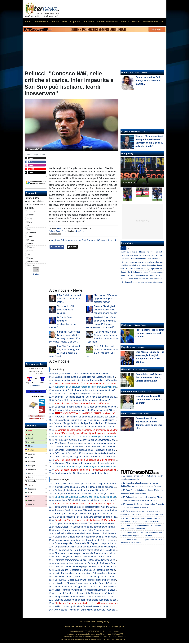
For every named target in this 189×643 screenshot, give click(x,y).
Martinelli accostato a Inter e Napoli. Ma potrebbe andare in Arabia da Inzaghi (92, 517)
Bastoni (30, 222)
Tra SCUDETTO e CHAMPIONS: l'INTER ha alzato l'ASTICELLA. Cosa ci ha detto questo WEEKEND (108, 413)
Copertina (126, 131)
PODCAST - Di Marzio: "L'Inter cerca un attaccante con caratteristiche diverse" (93, 417)
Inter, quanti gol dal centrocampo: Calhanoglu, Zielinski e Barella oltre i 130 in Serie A (96, 563)
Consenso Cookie (87, 622)
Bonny (30, 251)
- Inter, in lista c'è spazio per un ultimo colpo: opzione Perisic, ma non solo (92, 436)
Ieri (129, 248)
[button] (36, 269)
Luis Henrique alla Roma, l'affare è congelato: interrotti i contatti (85, 466)
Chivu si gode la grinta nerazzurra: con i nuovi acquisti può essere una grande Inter (95, 497)
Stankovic (31, 265)
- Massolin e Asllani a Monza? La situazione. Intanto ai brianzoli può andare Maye (96, 440)
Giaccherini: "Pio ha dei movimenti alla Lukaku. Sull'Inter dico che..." (88, 520)
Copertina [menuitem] (75, 21)
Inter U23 (126, 413)
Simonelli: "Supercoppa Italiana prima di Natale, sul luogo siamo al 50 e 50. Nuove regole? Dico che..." (105, 450)
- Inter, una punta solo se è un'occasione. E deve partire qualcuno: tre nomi (93, 460)
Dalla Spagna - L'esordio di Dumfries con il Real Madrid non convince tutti (91, 570)
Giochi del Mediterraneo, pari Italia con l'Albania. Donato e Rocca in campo (91, 586)
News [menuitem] (64, 21)
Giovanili (125, 369)
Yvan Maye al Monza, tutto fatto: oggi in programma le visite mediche (88, 387)
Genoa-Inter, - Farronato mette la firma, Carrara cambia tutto (90, 556)
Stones (30, 258)
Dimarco (30, 240)
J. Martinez (31, 211)
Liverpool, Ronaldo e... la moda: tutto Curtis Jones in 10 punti (84, 593)
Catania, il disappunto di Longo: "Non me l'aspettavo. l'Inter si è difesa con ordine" (95, 377)
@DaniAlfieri (79, 231)
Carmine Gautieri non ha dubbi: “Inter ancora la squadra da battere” (87, 600)
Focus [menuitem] (55, 21)
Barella (30, 229)
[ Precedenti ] (35, 385)
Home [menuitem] (28, 21)
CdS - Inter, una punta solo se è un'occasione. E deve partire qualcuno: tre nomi (153, 255)
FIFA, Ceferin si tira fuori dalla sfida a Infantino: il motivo (69, 298)
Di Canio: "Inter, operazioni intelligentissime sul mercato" (82, 400)
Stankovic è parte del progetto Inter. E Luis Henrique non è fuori (86, 603)
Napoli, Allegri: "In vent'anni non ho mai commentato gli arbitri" (85, 527)
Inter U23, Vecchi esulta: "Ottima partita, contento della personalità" (87, 503)
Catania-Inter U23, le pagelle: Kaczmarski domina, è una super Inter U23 (90, 537)
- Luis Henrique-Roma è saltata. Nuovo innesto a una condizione (88, 383)
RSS (122, 626)
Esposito (30, 247)
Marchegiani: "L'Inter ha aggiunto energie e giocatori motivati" (105, 298)
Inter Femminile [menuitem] (151, 21)
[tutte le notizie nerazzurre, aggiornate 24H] (42, 8)
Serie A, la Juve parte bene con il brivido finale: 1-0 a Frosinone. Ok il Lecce (92, 540)
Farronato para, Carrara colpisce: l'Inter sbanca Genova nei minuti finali (89, 560)
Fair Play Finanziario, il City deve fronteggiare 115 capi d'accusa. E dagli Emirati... (95, 513)
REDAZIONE (81, 626)
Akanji (29, 218)
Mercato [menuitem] (136, 21)
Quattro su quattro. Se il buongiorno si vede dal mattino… (83, 473)
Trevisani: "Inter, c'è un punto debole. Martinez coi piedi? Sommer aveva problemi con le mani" (101, 410)
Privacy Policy (103, 622)
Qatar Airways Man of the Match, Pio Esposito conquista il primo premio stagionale (95, 543)
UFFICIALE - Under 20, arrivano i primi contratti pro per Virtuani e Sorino (90, 580)
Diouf (29, 226)
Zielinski (30, 236)
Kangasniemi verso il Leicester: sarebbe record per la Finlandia (86, 380)
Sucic (29, 254)
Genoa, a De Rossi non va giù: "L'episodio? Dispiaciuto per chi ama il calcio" (92, 483)
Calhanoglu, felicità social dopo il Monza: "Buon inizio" (81, 490)
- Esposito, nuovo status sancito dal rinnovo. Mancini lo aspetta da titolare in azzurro (100, 426)
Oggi (123, 248)
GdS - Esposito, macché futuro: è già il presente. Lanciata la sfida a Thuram (151, 269)
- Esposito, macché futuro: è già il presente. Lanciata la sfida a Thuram (91, 470)
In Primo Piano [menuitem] (41, 21)
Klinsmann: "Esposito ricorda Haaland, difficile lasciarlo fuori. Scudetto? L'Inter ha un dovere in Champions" (107, 463)
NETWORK (69, 626)
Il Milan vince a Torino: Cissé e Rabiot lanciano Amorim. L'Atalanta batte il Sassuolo (95, 507)
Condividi (58, 246)
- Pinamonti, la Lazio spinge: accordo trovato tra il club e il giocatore (90, 566)
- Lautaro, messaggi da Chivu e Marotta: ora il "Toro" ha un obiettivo (90, 456)
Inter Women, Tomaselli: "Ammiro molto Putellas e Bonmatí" (148, 399)
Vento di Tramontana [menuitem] (107, 21)
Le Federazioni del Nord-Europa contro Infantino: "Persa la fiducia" (87, 550)
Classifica (30, 426)
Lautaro (30, 244)
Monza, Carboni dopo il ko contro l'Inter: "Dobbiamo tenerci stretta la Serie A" (92, 530)
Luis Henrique (32, 262)
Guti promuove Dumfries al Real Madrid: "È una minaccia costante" (87, 596)
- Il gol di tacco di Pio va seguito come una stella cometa (88, 407)
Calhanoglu (31, 233)
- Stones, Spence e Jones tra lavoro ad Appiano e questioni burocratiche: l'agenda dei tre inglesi (103, 443)
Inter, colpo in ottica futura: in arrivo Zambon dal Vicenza (82, 403)
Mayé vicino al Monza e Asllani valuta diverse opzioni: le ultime (85, 533)
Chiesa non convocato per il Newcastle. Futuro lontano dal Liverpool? (89, 553)
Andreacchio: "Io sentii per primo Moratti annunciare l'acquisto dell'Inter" (90, 610)
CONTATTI (105, 626)
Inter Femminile (129, 391)
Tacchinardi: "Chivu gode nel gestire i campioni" (66, 309)
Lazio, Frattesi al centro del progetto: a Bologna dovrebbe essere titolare (90, 573)
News (59, 228)
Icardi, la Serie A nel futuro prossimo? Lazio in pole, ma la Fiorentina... (89, 493)
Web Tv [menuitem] (125, 21)
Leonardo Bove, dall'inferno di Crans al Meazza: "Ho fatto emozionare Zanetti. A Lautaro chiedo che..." (104, 446)
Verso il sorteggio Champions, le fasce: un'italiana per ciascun (87, 590)
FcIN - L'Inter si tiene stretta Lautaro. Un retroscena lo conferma (149, 333)
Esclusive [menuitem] (88, 21)
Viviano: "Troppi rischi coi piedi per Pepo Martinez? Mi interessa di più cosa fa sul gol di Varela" (101, 423)
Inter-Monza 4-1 (131, 182)
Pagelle (125, 347)
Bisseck (30, 215)
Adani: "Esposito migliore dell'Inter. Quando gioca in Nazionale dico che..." (91, 433)
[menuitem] (162, 22)
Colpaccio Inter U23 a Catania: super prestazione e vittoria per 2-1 (87, 547)
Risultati (36, 274)
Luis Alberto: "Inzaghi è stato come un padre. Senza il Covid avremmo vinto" (92, 583)
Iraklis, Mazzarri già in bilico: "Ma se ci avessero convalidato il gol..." (88, 606)
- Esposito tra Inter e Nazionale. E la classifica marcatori (89, 420)
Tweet (73, 246)
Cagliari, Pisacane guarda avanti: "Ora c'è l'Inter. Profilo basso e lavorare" (90, 523)
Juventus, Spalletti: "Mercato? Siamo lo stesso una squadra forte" (86, 510)
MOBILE (115, 626)
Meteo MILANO (36, 392)
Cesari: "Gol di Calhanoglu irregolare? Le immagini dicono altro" (86, 430)
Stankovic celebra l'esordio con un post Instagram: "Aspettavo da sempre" (91, 576)
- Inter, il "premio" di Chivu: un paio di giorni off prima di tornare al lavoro (92, 453)
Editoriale (126, 72)
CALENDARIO (94, 626)
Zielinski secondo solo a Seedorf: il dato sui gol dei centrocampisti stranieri (91, 487)
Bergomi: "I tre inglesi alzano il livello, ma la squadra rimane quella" (105, 309)
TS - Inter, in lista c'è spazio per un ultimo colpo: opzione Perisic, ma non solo (152, 262)
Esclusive (126, 325)
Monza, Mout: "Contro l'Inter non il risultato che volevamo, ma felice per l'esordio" (94, 500)
